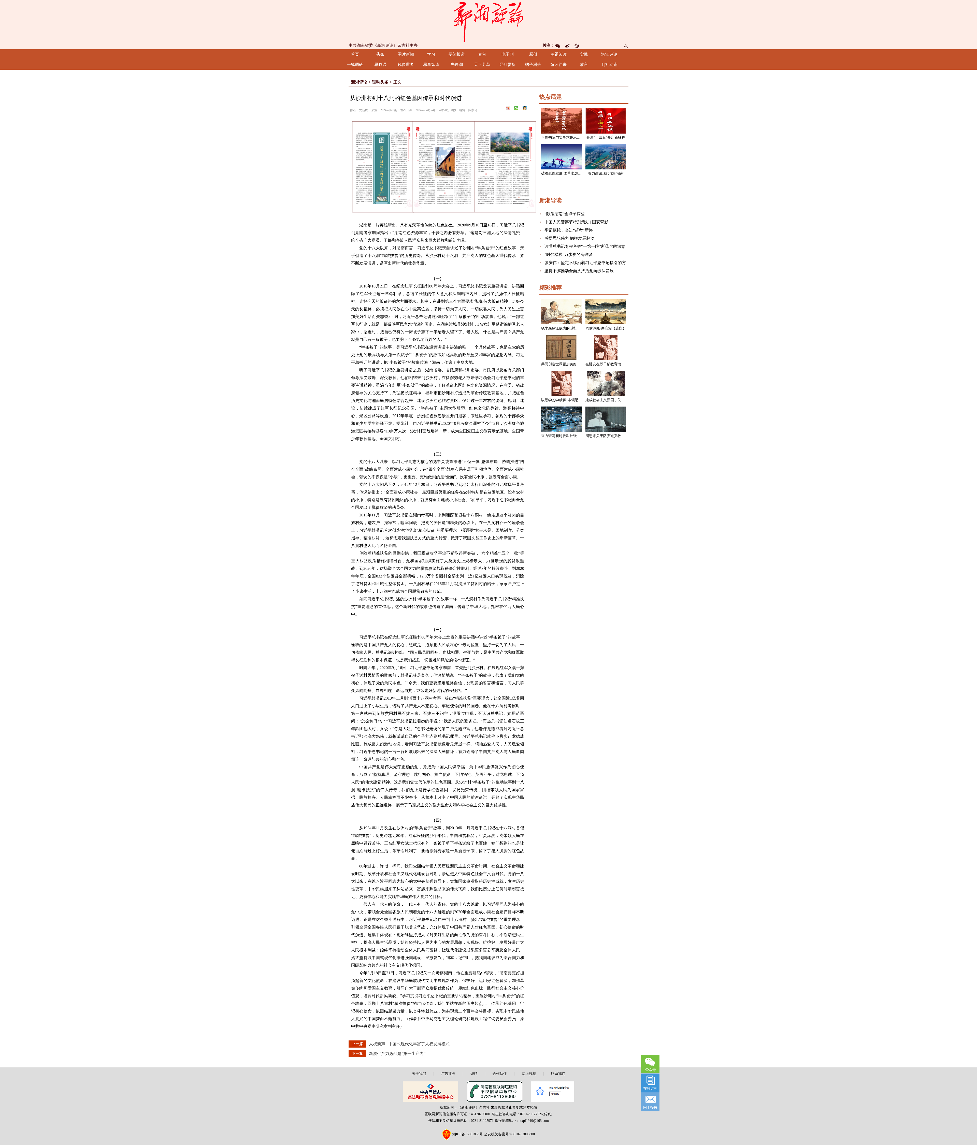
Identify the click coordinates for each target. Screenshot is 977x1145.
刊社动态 (609, 64)
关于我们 (419, 1074)
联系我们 (558, 1074)
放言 (584, 64)
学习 (431, 54)
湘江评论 (609, 54)
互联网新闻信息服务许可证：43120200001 (458, 1114)
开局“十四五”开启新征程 (605, 137)
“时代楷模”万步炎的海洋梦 (568, 254)
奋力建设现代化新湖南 (606, 173)
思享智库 (431, 64)
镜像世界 (406, 64)
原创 (533, 54)
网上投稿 (529, 1074)
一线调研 (355, 64)
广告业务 (448, 1074)
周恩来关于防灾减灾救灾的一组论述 (613, 436)
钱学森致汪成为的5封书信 (561, 328)
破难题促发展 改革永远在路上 (564, 173)
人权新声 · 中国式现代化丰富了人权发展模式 (409, 1044)
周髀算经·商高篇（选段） (606, 328)
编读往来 (558, 64)
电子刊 (507, 54)
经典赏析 (507, 64)
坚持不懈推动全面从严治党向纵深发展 (579, 271)
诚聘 (474, 1074)
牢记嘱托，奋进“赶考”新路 (568, 230)
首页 (355, 54)
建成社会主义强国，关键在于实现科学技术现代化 (624, 400)
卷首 (482, 54)
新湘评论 (359, 82)
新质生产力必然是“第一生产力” (397, 1053)
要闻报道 (457, 54)
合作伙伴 (500, 1074)
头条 (380, 54)
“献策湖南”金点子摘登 (564, 214)
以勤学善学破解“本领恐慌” (562, 400)
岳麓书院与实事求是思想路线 (564, 137)
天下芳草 (482, 64)
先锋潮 (457, 64)
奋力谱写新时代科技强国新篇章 (566, 436)
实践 (584, 54)
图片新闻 (406, 54)
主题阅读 (558, 54)
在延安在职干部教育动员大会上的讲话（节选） (622, 364)
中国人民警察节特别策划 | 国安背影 (576, 222)
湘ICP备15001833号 (467, 1134)
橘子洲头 (533, 64)
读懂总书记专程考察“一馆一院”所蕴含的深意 (584, 246)
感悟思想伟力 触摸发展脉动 (569, 238)
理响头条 (380, 82)
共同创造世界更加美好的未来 (564, 364)
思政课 (380, 64)
